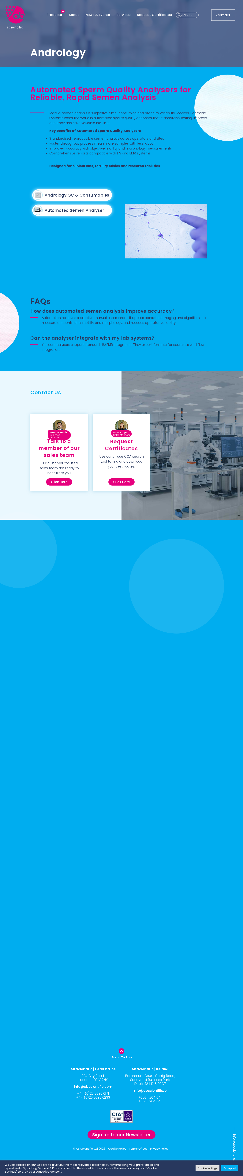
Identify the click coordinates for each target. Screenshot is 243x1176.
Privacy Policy (159, 1149)
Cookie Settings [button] (207, 1168)
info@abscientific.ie (150, 1090)
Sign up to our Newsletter (121, 1135)
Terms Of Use (138, 1149)
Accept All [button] (230, 1168)
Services (124, 15)
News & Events (97, 15)
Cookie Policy (117, 1149)
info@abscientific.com (234, 1150)
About (74, 15)
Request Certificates (154, 15)
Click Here (59, 482)
